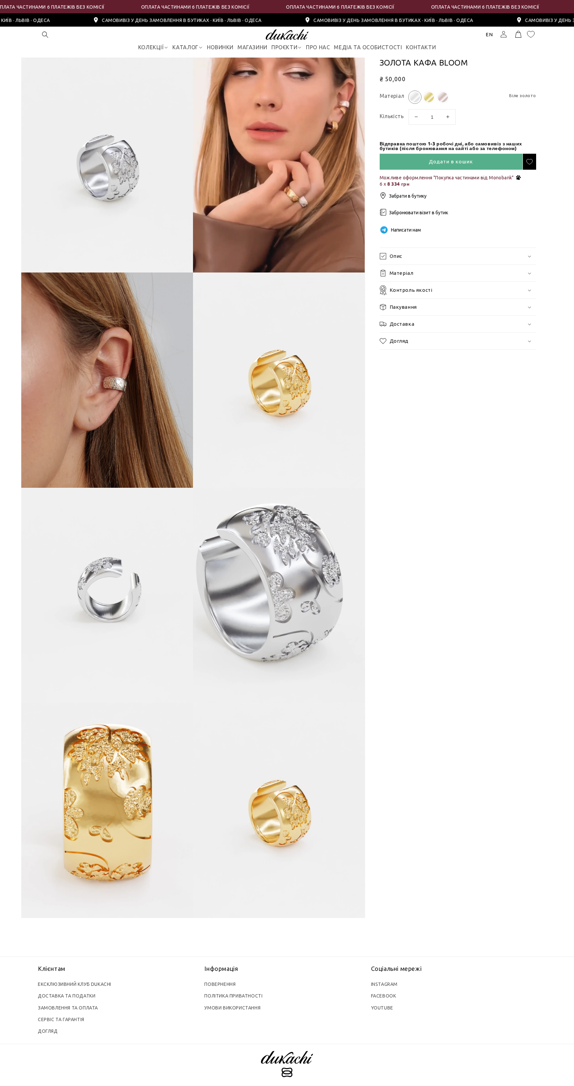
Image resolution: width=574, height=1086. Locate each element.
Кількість (391, 116)
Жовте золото (429, 97)
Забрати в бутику (408, 195)
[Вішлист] (531, 34)
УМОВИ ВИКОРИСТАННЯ (232, 1007)
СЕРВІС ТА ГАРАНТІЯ (61, 1019)
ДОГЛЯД (48, 1031)
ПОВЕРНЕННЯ (220, 984)
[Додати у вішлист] (529, 162)
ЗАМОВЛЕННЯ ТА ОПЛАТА (68, 1007)
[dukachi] (287, 1065)
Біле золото (415, 97)
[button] (45, 34)
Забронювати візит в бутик (418, 212)
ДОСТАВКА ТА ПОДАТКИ (66, 995)
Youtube (382, 1007)
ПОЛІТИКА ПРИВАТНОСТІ (233, 995)
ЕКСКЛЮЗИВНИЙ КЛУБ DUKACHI (74, 984)
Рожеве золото (442, 97)
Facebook (383, 995)
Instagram (384, 984)
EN (489, 34)
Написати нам (406, 229)
